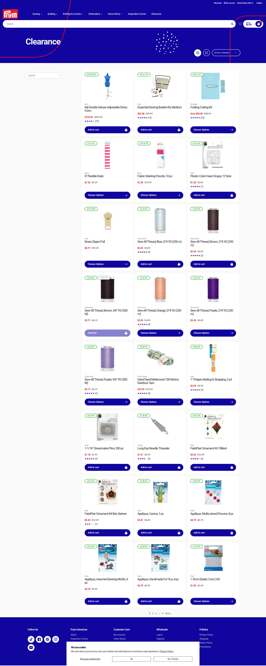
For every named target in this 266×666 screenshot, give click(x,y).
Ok (131, 659)
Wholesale (218, 3)
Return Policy (206, 642)
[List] (206, 52)
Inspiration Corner (79, 638)
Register (160, 638)
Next (167, 613)
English (259, 3)
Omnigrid (193, 104)
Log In (160, 634)
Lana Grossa (142, 376)
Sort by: (217, 53)
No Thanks (173, 659)
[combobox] (119, 24)
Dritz (86, 104)
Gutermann (141, 239)
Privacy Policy (166, 651)
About (73, 634)
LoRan (139, 445)
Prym (87, 173)
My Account (119, 634)
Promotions (205, 646)
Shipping (204, 638)
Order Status (120, 638)
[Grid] (197, 52)
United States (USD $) (245, 3)
